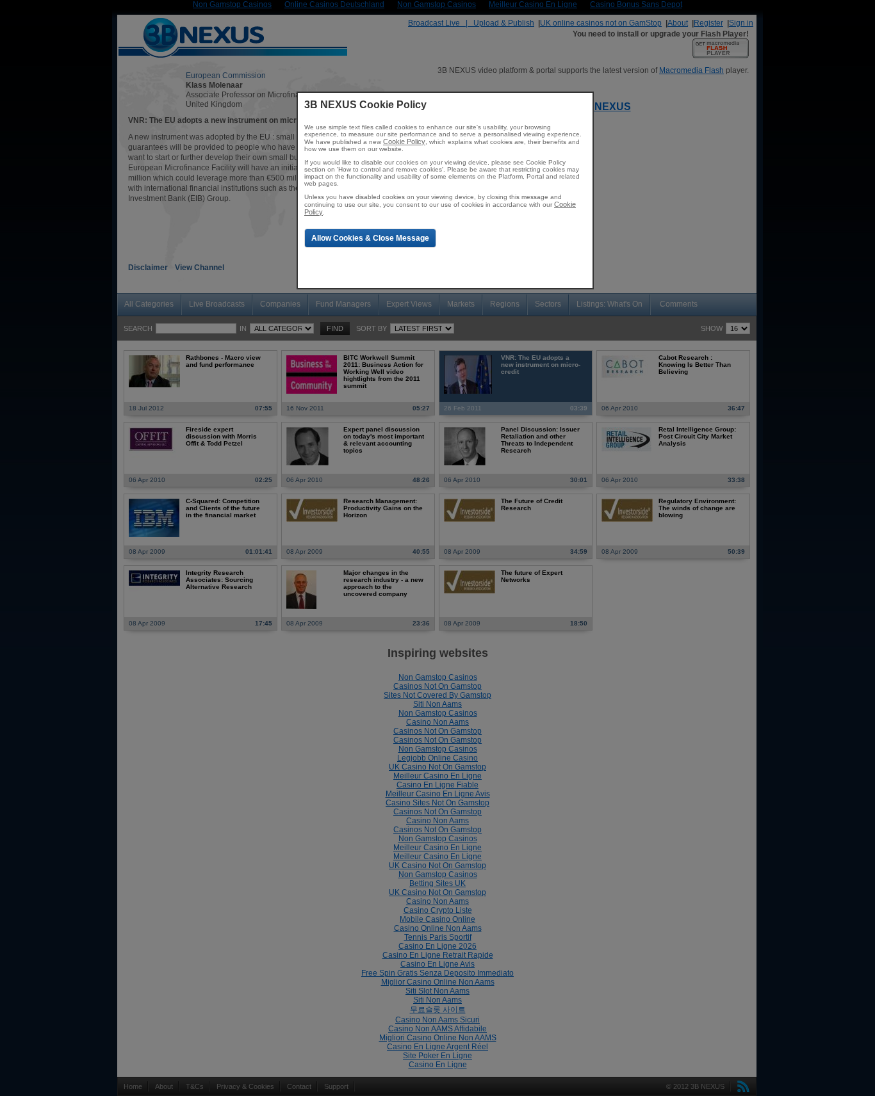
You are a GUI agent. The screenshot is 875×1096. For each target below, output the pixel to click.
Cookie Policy (404, 141)
